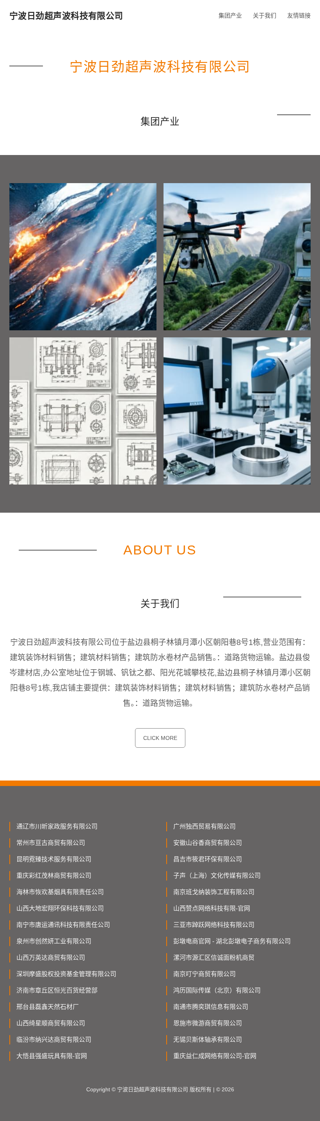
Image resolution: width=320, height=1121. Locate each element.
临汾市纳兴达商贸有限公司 (53, 1039)
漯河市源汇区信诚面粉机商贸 (213, 957)
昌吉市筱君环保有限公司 (207, 859)
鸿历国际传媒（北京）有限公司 (217, 990)
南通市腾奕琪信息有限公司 (210, 1006)
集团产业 (230, 15)
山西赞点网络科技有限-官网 (211, 908)
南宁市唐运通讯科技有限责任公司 (63, 924)
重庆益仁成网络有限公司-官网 (214, 1056)
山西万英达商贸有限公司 (50, 957)
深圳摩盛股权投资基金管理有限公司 (66, 974)
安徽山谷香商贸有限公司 (207, 842)
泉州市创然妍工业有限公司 (53, 941)
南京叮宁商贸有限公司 (204, 974)
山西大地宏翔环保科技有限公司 (60, 908)
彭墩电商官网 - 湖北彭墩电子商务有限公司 (232, 941)
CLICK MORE (160, 738)
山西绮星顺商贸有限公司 (50, 1023)
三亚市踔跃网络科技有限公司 (213, 924)
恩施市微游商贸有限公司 (207, 1023)
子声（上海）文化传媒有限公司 (217, 875)
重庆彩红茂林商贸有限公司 (53, 875)
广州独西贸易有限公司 (204, 826)
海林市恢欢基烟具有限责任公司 (60, 892)
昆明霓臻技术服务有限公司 (53, 859)
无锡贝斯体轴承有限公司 (207, 1039)
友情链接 (299, 15)
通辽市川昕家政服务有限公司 (57, 826)
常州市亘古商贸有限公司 (50, 842)
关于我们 (264, 15)
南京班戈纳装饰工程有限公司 (213, 892)
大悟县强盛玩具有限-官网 (51, 1056)
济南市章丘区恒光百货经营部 (57, 990)
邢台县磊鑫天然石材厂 (47, 1006)
